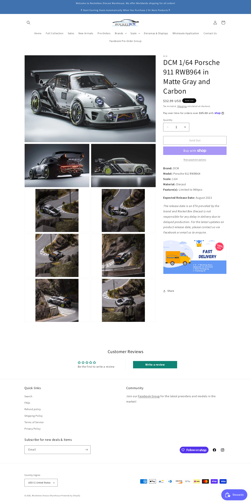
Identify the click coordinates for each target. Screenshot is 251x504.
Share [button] (170, 290)
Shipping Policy (33, 415)
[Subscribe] (86, 449)
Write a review (155, 365)
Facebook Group (149, 396)
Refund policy (32, 409)
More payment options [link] (195, 159)
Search (28, 396)
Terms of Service (34, 422)
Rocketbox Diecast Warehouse (46, 495)
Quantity (167, 119)
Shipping (182, 106)
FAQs (27, 402)
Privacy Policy (32, 428)
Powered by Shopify (70, 495)
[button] (28, 23)
